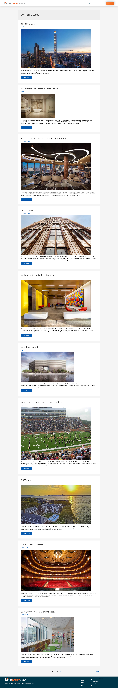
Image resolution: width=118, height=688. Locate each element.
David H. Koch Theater (32, 545)
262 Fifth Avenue (29, 24)
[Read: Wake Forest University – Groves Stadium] (56, 433)
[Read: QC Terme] (56, 504)
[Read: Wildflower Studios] (47, 367)
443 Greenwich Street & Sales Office (39, 89)
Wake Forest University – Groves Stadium (42, 402)
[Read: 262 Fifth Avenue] (56, 49)
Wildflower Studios (30, 347)
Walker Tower (27, 210)
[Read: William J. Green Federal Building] (56, 303)
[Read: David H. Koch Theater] (56, 570)
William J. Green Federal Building (37, 275)
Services (77, 3)
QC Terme (26, 480)
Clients (83, 3)
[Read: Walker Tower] (56, 235)
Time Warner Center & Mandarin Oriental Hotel (44, 138)
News (102, 3)
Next (98, 671)
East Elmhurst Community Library (38, 612)
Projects (90, 3)
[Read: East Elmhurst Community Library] (47, 634)
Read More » (27, 77)
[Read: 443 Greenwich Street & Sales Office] (38, 106)
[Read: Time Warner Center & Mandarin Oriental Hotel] (56, 167)
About (95, 3)
